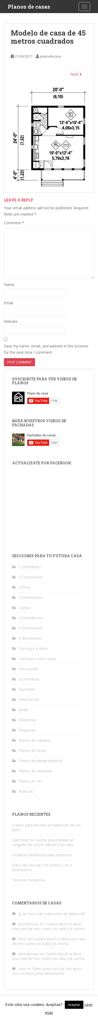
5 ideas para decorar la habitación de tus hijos (46, 827)
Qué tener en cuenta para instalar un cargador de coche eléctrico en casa (43, 842)
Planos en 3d (30, 781)
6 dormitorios (30, 638)
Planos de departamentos (41, 760)
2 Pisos (25, 587)
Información (29, 699)
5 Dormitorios (31, 628)
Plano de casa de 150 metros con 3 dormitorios (42, 867)
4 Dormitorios (31, 617)
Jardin (23, 709)
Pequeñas (27, 730)
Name (9, 284)
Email (8, 302)
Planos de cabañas (35, 740)
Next (74, 74)
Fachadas (27, 689)
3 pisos (25, 607)
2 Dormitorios (31, 577)
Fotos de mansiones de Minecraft (56, 913)
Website (11, 321)
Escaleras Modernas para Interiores (42, 854)
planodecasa (50, 56)
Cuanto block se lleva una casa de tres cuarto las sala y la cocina (48, 926)
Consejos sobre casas (37, 658)
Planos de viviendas (35, 770)
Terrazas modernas (28, 879)
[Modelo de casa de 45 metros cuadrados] (49, 135)
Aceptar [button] (74, 1004)
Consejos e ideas (33, 648)
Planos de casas (29, 6)
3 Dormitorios (31, 597)
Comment (14, 222)
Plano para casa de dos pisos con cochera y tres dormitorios (47, 971)
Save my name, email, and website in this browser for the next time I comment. (46, 349)
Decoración (28, 668)
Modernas (27, 719)
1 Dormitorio (30, 566)
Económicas (29, 679)
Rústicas (26, 791)
